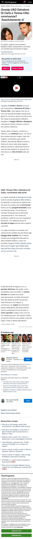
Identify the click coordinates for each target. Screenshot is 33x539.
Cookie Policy (19, 527)
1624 (14, 483)
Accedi (30, 2)
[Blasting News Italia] (10, 2)
